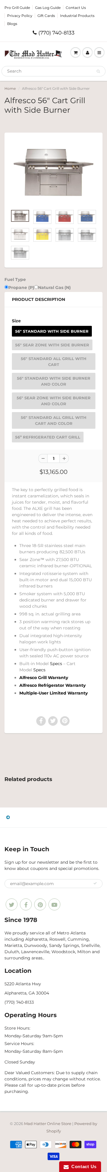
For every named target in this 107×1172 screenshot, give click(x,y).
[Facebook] (26, 904)
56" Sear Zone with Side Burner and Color (54, 400)
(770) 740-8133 (56, 33)
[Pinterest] (40, 904)
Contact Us (76, 7)
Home (10, 88)
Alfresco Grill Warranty (43, 677)
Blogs (12, 23)
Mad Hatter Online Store (47, 1123)
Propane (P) (21, 287)
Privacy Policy (19, 15)
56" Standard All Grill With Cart (53, 361)
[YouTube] (54, 904)
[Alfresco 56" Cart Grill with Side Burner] (53, 172)
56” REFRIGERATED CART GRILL (47, 437)
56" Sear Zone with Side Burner (52, 345)
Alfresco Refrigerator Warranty (52, 685)
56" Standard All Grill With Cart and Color (53, 420)
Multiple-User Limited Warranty (53, 693)
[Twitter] (12, 904)
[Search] (98, 71)
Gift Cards (46, 15)
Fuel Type (15, 279)
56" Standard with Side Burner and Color (53, 381)
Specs (56, 663)
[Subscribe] (95, 883)
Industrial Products (77, 15)
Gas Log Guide (48, 7)
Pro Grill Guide (17, 7)
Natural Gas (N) (54, 287)
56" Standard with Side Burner (52, 331)
